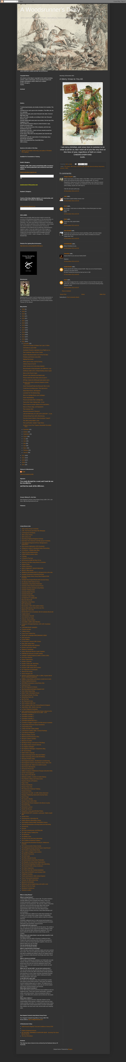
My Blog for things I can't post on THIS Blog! (33, 742)
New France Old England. (28, 767)
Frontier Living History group (29, 665)
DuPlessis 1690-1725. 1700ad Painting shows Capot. (37, 370)
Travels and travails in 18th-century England (33, 876)
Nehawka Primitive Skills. (28, 758)
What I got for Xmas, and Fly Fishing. (33, 361)
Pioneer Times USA (27, 787)
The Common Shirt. (28, 409)
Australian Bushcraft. (27, 594)
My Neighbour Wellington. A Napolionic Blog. (34, 748)
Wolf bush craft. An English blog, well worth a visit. (35, 884)
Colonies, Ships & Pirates (28, 620)
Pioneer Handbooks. (27, 785)
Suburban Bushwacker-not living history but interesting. (36, 824)
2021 (23, 320)
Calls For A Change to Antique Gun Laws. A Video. (36, 345)
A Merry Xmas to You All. (29, 364)
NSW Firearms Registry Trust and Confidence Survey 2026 (37, 1026)
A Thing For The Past (27, 558)
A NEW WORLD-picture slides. (30, 554)
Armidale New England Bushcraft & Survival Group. (35, 579)
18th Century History (27, 534)
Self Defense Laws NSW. (29, 347)
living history (101, 166)
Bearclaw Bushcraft (27, 600)
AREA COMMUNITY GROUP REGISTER (32, 568)
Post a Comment (66, 291)
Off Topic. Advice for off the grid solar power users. (36, 380)
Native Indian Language (28, 752)
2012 (23, 341)
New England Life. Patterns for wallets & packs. (34, 765)
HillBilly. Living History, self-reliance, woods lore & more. (36, 679)
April (24, 445)
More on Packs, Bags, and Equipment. (33, 407)
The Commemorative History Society (31, 846)
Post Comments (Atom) (73, 297)
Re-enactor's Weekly (27, 799)
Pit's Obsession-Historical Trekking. (31, 789)
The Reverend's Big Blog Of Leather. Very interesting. (36, 864)
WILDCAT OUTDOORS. (28, 882)
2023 (23, 316)
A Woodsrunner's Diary (50, 9)
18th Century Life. (26, 537)
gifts (83, 166)
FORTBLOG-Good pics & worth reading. (32, 653)
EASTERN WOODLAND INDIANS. (31, 645)
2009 (23, 460)
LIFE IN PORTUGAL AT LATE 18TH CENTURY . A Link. (37, 413)
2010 (23, 457)
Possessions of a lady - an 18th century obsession (35, 793)
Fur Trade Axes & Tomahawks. (30, 669)
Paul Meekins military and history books (32, 779)
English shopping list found (29, 1030)
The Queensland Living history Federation (33, 860)
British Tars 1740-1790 (28, 610)
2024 (23, 314)
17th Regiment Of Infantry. (28, 533)
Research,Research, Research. (31, 411)
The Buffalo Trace (26, 836)
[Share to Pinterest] (86, 164)
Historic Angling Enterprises (29, 681)
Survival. (24, 828)
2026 (23, 309)
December (26, 343)
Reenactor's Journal (27, 807)
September (26, 434)
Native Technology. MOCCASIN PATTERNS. (33, 756)
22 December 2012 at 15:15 (71, 191)
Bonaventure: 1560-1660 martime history (33, 606)
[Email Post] (75, 164)
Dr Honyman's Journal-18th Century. (31, 641)
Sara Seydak (67, 230)
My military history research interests (31, 744)
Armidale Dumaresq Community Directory (33, 574)
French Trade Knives (27, 659)
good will (87, 166)
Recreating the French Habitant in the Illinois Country (36, 803)
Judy (65, 196)
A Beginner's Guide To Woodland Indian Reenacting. (36, 548)
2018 (23, 327)
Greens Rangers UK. (27, 673)
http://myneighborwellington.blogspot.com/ (33, 689)
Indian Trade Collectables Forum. (30, 693)
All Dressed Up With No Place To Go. (31, 560)
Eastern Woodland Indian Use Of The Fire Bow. (35, 354)
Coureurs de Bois (26, 629)
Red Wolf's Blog (26, 805)
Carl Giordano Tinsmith (28, 616)
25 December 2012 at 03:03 (71, 274)
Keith (65, 206)
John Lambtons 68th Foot (28, 703)
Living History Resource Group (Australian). (33, 724)
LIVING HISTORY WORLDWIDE (30, 728)
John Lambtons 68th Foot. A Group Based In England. (36, 705)
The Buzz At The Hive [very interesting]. (32, 838)
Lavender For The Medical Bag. (31, 393)
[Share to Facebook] (85, 164)
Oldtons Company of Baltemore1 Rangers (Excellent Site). (37, 771)
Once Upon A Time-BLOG (28, 774)
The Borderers (25, 834)
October (25, 432)
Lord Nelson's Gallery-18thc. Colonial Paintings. (34, 730)
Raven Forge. (25, 797)
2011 (23, 455)
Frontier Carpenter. (27, 661)
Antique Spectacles (27, 566)
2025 (23, 311)
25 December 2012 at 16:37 (71, 287)
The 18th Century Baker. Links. (31, 420)
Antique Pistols (26, 564)
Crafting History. (26, 631)
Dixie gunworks (26, 637)
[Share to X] (83, 164)
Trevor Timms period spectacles (30, 878)
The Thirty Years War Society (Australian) (33, 870)
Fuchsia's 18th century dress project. (31, 667)
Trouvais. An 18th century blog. (30, 880)
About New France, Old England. (32, 390)
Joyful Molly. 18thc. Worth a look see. (31, 707)
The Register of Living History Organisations (33, 862)
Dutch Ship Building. (28, 397)
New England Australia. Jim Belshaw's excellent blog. (36, 761)
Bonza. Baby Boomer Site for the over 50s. (33, 608)
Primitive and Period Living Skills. (32, 357)
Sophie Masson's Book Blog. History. (31, 820)
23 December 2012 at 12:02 (71, 248)
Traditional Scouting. (27, 874)
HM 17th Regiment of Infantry (29, 687)
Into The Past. (25, 699)
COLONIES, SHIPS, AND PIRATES (31, 622)
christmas (79, 166)
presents (62, 168)
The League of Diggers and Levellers (32, 852)
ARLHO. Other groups (27, 570)
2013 (23, 339)
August (25, 436)
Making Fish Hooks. (28, 359)
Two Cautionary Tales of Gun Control (33, 352)
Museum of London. (27, 740)
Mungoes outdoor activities (29, 738)
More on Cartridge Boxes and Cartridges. (34, 395)
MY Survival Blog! (26, 750)
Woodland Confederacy (28, 888)
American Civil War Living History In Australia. (34, 562)
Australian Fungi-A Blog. (28, 596)
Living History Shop (27, 726)
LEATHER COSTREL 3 (28, 718)
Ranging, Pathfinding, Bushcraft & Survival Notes (35, 795)
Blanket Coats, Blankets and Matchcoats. (34, 375)
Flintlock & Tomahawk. (28, 649)
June (24, 441)
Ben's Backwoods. (26, 604)
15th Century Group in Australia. (30, 528)
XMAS (66, 168)
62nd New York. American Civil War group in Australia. (36, 540)
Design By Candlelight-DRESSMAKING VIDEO (34, 635)
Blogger (70, 1049)
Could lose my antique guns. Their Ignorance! (35, 388)
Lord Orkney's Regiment (28, 732)
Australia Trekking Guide (28, 590)
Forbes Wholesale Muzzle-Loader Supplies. (33, 651)
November (26, 429)
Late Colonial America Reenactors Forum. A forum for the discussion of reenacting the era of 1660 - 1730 (37, 711)
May (24, 443)
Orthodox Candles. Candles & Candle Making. (34, 777)
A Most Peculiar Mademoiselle (30, 552)
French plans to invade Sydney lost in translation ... (36, 404)
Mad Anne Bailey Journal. (28, 734)
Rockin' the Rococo (27, 809)
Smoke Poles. (25, 816)
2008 (23, 462)
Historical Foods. (26, 685)
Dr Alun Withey (26, 639)
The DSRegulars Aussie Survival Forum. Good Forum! (36, 848)
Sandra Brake (68, 266)
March (25, 448)
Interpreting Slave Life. (28, 697)
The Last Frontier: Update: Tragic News (33, 423)
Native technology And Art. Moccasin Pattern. (33, 755)
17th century (67, 166)
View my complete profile (27, 474)
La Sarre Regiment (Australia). (30, 709)
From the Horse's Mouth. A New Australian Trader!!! (36, 418)
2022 (23, 318)
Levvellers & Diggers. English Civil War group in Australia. (37, 722)
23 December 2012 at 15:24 (71, 261)
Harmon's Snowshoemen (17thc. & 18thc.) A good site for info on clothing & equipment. (37, 676)
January (25, 452)
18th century (73, 166)
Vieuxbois (66, 253)
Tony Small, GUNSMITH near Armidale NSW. (33, 872)
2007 (23, 464)
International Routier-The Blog (30, 695)
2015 (23, 334)
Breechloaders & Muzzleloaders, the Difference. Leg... (37, 368)
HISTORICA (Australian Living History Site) (33, 683)
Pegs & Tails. (25, 783)
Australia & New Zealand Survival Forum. (33, 585)
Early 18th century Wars (28, 643)
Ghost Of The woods (27, 671)
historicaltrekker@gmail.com (28, 172)
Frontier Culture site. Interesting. (30, 663)
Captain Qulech (26, 614)
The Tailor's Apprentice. (28, 868)
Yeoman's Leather (26, 890)
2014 (23, 337)
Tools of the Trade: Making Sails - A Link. (34, 402)
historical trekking (94, 166)
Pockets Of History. (27, 791)
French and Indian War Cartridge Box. (33, 400)
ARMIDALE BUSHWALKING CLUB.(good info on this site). (37, 572)
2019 (23, 325)
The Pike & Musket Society (29, 858)
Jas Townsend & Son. (27, 701)
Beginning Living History (28, 602)
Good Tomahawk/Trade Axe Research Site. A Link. (36, 386)
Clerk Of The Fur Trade (28, 618)
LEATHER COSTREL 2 (28, 716)
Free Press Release (27, 657)
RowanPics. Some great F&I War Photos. (32, 811)
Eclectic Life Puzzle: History (29, 647)
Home (83, 294)
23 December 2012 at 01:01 (71, 225)
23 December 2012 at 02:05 (71, 238)
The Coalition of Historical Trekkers (31, 840)
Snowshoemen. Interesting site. (30, 818)
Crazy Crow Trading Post (28, 633)
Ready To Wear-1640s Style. (29, 801)
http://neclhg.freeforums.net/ (35, 1019)
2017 (23, 330)
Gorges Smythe (68, 176)
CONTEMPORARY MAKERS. (29, 627)
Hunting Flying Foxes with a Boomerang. (34, 416)
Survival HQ (25, 826)
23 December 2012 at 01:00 (71, 214)
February (25, 450)
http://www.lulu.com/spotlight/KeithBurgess (31, 246)
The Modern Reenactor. (28, 854)
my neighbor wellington (28, 746)
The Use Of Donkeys (27, 1036)
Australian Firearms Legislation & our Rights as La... (37, 350)
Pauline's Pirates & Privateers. (30, 781)
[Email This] (79, 164)
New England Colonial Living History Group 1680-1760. (36, 762)
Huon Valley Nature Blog (28, 691)
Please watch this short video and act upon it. (35, 377)
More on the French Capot (30, 373)
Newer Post (63, 294)
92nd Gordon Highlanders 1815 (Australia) (33, 546)
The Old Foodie (26, 856)
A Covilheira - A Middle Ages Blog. (31, 550)
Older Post (102, 294)
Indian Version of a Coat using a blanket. (34, 366)
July (24, 438)
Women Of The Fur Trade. (28, 886)
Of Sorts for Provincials (28, 768)
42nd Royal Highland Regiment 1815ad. (32, 539)
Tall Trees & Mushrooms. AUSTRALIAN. (32, 830)
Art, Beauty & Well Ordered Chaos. (31, 582)
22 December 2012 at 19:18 (71, 201)
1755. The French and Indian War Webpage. (33, 530)
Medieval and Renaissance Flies (30, 736)
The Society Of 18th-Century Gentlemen (32, 866)
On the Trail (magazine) (28, 773)
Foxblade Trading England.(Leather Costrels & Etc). (35, 655)
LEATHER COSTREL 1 (28, 714)
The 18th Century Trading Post (30, 832)
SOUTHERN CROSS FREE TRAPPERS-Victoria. (35, 822)
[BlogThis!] (81, 164)
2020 (23, 323)
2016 (23, 332)
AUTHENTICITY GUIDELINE (29, 598)
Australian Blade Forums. (28, 592)
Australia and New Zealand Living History (33, 588)
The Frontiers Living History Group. (31, 850)
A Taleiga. (24, 556)
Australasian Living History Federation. (32, 584)
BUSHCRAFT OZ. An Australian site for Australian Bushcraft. (37, 612)
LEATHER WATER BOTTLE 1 (29, 720)
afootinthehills (68, 243)
